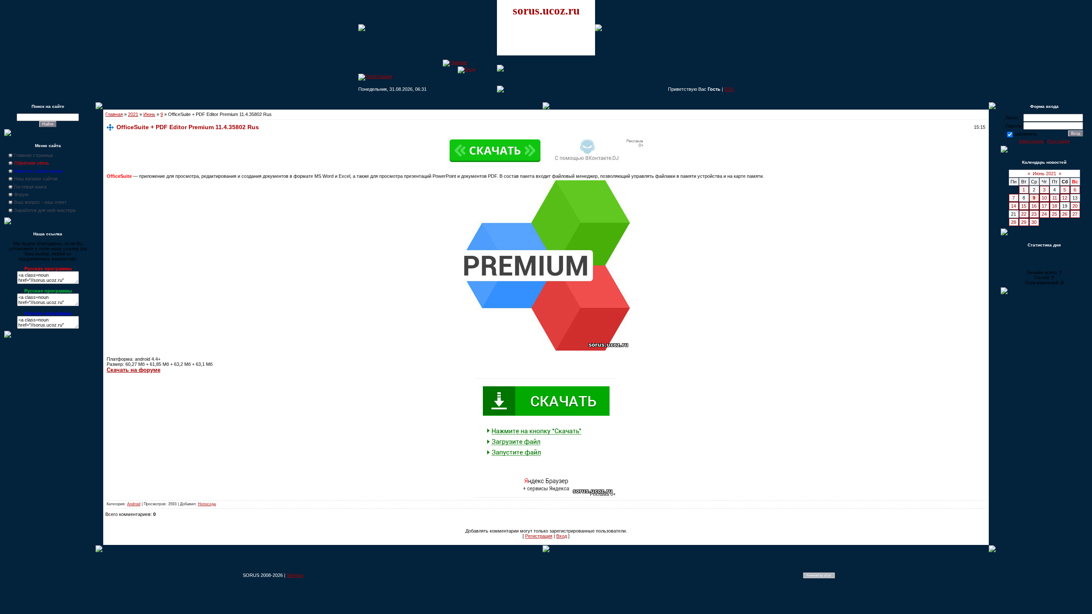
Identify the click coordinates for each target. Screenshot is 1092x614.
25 (1054, 214)
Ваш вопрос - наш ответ (40, 202)
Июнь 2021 (1044, 173)
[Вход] (466, 69)
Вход (561, 536)
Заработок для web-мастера (45, 210)
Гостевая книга (30, 186)
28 (1013, 222)
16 (1034, 206)
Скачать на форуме (133, 370)
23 (1034, 214)
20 (1074, 206)
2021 (133, 114)
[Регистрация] (375, 76)
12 (1064, 197)
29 (1023, 222)
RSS (729, 89)
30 (1034, 222)
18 (1054, 206)
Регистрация (538, 536)
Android (133, 504)
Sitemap (295, 575)
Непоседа (207, 504)
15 (1023, 206)
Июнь (149, 114)
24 (1044, 214)
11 (1054, 197)
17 (1044, 206)
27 (1074, 214)
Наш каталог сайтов (36, 178)
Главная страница (33, 155)
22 (1023, 214)
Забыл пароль (1031, 141)
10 (1044, 197)
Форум (21, 194)
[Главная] (455, 62)
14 (1013, 206)
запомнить (1025, 133)
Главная (114, 114)
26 (1064, 214)
